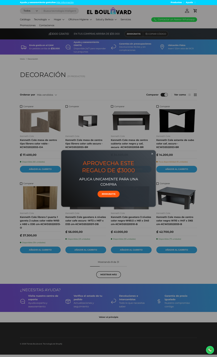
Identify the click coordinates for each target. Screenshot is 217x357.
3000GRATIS (108, 194)
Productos (176, 2)
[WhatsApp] (210, 350)
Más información (65, 2)
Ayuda (189, 2)
